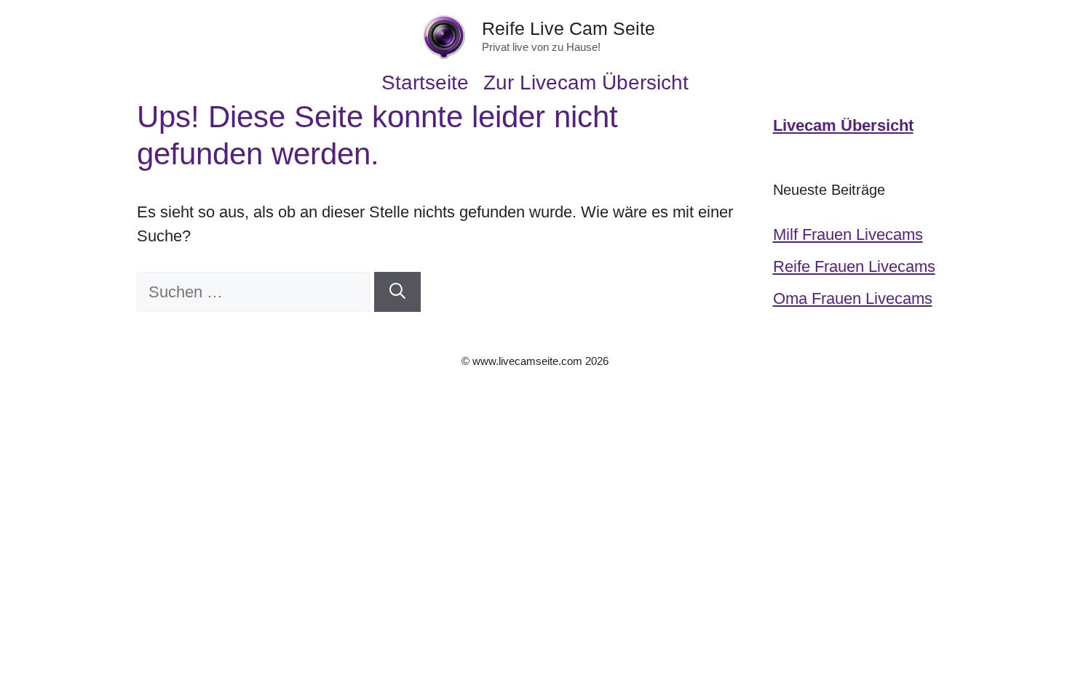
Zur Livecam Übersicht (586, 82)
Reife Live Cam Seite (568, 28)
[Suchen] (397, 292)
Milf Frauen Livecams (848, 234)
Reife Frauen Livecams (854, 266)
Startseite (425, 82)
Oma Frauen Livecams (852, 298)
